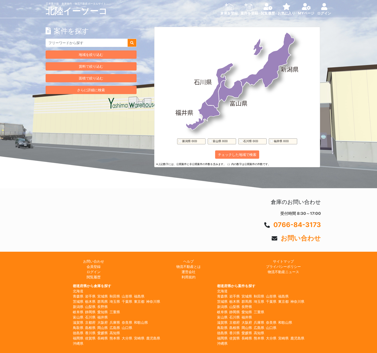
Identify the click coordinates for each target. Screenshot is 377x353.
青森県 (78, 296)
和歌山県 (141, 322)
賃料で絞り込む (91, 66)
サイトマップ (283, 261)
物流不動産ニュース (283, 272)
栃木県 (90, 301)
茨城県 (78, 301)
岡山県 (102, 327)
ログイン (94, 272)
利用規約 (188, 277)
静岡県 (90, 312)
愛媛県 (102, 333)
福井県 (102, 317)
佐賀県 (90, 338)
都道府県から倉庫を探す (92, 286)
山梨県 (90, 307)
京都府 (90, 322)
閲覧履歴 (94, 277)
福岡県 (78, 338)
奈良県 (127, 322)
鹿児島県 (153, 338)
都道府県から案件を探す (236, 286)
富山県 (78, 317)
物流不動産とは (188, 266)
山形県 (127, 296)
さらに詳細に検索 (91, 90)
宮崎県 (139, 338)
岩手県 (90, 296)
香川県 (90, 333)
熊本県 (115, 338)
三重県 (115, 312)
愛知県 (102, 312)
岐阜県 (78, 312)
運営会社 (188, 272)
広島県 (115, 327)
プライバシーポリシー (283, 266)
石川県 (90, 317)
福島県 (139, 296)
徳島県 (78, 333)
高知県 (115, 333)
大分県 (127, 338)
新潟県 (78, 307)
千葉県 (127, 301)
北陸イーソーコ (77, 11)
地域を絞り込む (91, 54)
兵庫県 (115, 322)
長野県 (102, 307)
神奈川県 (153, 301)
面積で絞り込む (91, 78)
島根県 (90, 327)
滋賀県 (78, 322)
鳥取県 (78, 327)
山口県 (127, 327)
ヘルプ (188, 261)
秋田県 (115, 296)
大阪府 (102, 322)
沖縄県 (78, 343)
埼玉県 (115, 301)
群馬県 (102, 301)
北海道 (78, 291)
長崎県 (102, 338)
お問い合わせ (301, 238)
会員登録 (94, 266)
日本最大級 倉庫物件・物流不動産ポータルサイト (76, 3)
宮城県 (102, 296)
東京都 (139, 301)
